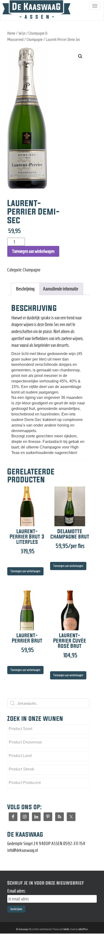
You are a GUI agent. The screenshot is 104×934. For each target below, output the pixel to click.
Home (11, 33)
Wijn (21, 33)
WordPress (83, 929)
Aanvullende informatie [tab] (60, 288)
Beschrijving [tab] (25, 288)
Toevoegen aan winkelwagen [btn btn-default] (25, 571)
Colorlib (66, 929)
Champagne (35, 39)
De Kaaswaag (22, 929)
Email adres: (16, 891)
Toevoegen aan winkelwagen (33, 251)
